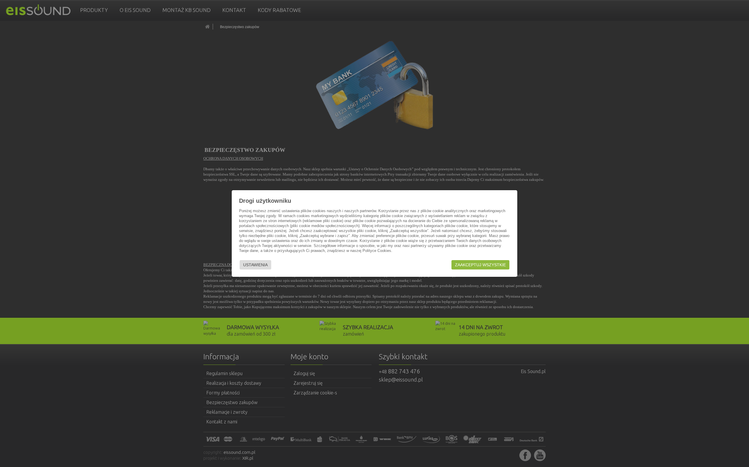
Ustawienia (255, 264)
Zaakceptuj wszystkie (480, 264)
